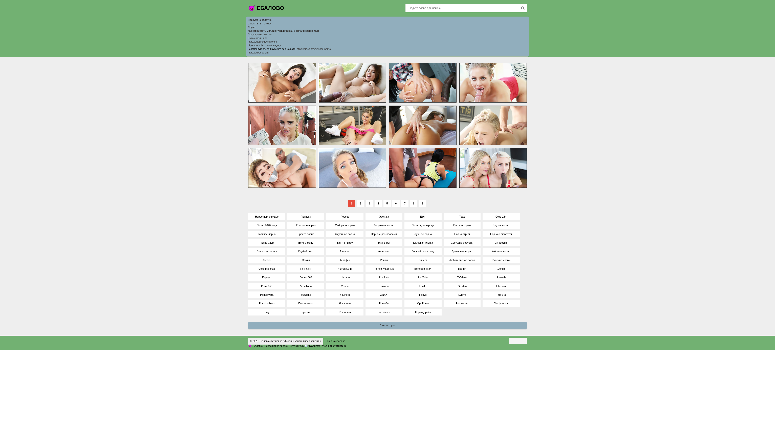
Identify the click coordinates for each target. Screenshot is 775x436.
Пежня (462, 268)
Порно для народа (423, 225)
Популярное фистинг (260, 34)
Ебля (423, 216)
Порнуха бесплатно (259, 20)
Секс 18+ (501, 216)
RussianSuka (266, 303)
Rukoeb (501, 277)
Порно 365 (306, 277)
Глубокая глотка (423, 242)
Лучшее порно (423, 234)
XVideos (462, 277)
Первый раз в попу (423, 251)
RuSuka (501, 294)
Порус (423, 294)
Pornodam (345, 312)
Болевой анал (422, 268)
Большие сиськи (267, 251)
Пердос (266, 277)
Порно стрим (462, 234)
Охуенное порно (345, 234)
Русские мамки (501, 260)
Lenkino (384, 286)
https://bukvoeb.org (258, 52)
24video (462, 286)
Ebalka (423, 286)
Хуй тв (462, 294)
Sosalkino (306, 286)
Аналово (345, 251)
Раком (384, 260)
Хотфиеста (501, 303)
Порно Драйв (423, 312)
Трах (462, 216)
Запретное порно (384, 225)
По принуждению (384, 268)
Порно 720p (267, 242)
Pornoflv (384, 303)
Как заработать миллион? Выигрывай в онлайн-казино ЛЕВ (283, 30)
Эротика (384, 216)
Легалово (345, 303)
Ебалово (306, 294)
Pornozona (462, 303)
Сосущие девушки (462, 242)
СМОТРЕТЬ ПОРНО (259, 23)
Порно (251, 27)
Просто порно (305, 234)
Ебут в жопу (305, 242)
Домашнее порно (462, 251)
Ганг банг (305, 268)
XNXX (384, 294)
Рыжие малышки (257, 38)
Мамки (306, 260)
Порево (344, 216)
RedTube (423, 277)
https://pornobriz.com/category (264, 45)
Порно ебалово (336, 341)
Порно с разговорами (384, 234)
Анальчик (384, 251)
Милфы (345, 260)
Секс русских (267, 268)
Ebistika (501, 286)
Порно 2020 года (267, 225)
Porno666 (266, 286)
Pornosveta (266, 294)
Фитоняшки (345, 268)
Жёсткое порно (501, 251)
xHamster (345, 277)
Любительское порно (462, 260)
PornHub (384, 277)
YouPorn (345, 294)
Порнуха (306, 216)
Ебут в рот (383, 242)
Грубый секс (305, 251)
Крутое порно (501, 225)
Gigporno (306, 312)
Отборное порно (345, 225)
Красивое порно (305, 225)
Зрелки (266, 260)
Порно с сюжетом (501, 234)
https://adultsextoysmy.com (262, 41)
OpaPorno (423, 303)
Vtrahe (345, 286)
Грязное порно (462, 225)
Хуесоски (501, 242)
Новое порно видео (267, 216)
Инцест (423, 260)
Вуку (267, 312)
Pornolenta (384, 312)
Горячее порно (266, 234)
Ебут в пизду (345, 242)
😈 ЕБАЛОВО (266, 8)
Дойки (501, 268)
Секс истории (387, 325)
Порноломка (305, 303)
